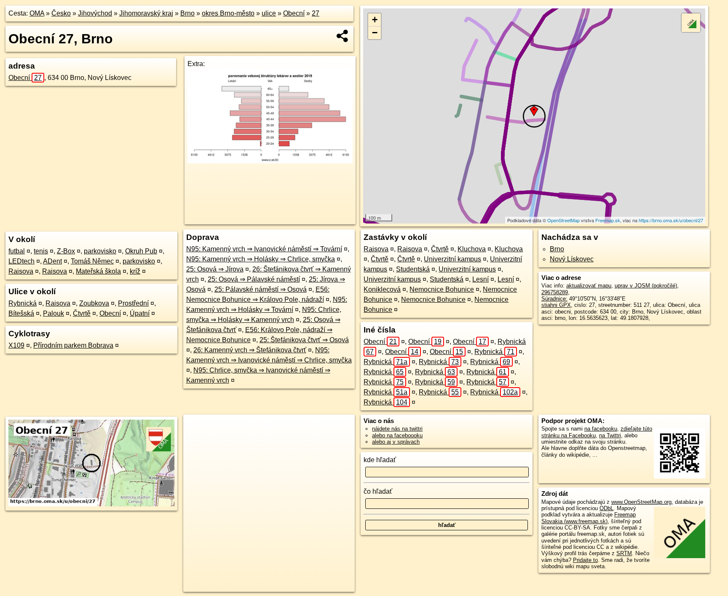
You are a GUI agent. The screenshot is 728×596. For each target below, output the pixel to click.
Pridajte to (585, 560)
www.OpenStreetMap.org (641, 502)
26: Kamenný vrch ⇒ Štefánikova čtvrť (249, 350)
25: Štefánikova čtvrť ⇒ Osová (304, 339)
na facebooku (600, 429)
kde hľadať (380, 459)
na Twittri (610, 435)
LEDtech (21, 261)
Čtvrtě (82, 313)
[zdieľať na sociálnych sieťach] (342, 36)
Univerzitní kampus (452, 259)
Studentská (413, 269)
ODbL (606, 508)
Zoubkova (94, 303)
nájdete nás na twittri (397, 429)
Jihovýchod (95, 13)
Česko (61, 13)
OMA (36, 13)
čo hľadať (378, 491)
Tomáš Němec (92, 261)
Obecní (294, 13)
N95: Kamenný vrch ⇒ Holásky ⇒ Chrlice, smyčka (260, 259)
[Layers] (691, 22)
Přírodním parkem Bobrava (73, 345)
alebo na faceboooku (397, 435)
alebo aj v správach (396, 442)
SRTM (624, 553)
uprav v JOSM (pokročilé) (646, 285)
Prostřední (133, 303)
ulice (269, 13)
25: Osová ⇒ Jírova (215, 269)
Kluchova (472, 249)
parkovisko (100, 251)
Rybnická (22, 303)
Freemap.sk (607, 220)
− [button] (374, 32)
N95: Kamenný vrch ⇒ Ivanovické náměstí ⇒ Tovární (264, 249)
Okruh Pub (141, 251)
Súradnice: (554, 298)
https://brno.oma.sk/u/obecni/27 (671, 220)
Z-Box (66, 251)
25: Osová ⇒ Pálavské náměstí (254, 279)
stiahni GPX (556, 305)
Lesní (480, 279)
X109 (16, 345)
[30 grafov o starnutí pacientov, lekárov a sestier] (269, 161)
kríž (135, 271)
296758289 (554, 292)
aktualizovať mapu (588, 285)
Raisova (20, 271)
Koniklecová (382, 289)
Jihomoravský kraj (146, 13)
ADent (52, 261)
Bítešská (21, 313)
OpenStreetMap (563, 220)
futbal (16, 251)
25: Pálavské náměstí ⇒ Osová (260, 289)
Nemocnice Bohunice (442, 289)
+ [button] (374, 19)
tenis (41, 251)
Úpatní (140, 313)
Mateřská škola (98, 271)
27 (315, 13)
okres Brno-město (228, 13)
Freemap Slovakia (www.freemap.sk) (588, 517)
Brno (187, 13)
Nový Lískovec (572, 259)
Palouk (53, 313)
